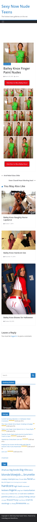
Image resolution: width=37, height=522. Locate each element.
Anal (4, 469)
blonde (6, 474)
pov (14, 497)
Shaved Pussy (12, 500)
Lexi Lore (4, 452)
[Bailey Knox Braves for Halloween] (18, 265)
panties (5, 496)
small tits (29, 500)
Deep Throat (19, 479)
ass (7, 470)
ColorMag (5, 518)
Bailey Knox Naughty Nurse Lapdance (15, 218)
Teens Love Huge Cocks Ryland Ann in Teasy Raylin (18, 429)
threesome (21, 503)
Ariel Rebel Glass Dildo (12, 175)
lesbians (5, 490)
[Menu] (3, 21)
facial (30, 478)
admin (17, 76)
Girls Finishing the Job (16, 482)
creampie (11, 479)
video (27, 503)
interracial (26, 486)
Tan (10, 503)
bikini (30, 470)
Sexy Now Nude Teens (20, 516)
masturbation (29, 490)
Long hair (20, 490)
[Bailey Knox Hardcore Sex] (18, 232)
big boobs (15, 469)
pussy (17, 497)
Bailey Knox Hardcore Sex (14, 253)
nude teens (23, 494)
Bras (22, 475)
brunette (29, 474)
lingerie (13, 490)
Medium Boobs (5, 493)
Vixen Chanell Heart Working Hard (21, 180)
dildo (25, 479)
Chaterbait (5, 458)
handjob (24, 482)
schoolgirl (4, 500)
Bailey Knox (7, 64)
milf (18, 493)
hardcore (7, 486)
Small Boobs (22, 500)
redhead (32, 497)
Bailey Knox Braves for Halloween (18, 317)
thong (14, 503)
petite (10, 497)
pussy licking (24, 497)
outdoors (30, 493)
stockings (5, 503)
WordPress (14, 518)
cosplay (4, 479)
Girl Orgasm (7, 482)
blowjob (16, 474)
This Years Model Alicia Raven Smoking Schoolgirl (17, 424)
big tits (24, 469)
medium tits (13, 494)
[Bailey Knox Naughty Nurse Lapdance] (18, 192)
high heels (18, 486)
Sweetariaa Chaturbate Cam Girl (12, 439)
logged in (14, 336)
